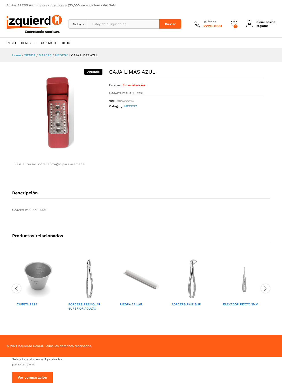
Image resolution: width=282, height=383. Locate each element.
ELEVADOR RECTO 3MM (240, 304)
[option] (38, 286)
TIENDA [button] (26, 42)
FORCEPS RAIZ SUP (186, 304)
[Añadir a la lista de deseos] (38, 297)
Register (262, 25)
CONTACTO (49, 42)
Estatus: (115, 85)
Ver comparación (32, 377)
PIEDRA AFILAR (131, 304)
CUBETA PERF (27, 304)
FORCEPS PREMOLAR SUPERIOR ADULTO (84, 306)
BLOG (66, 42)
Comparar (48, 297)
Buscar (170, 24)
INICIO (11, 42)
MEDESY (130, 106)
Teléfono (210, 22)
